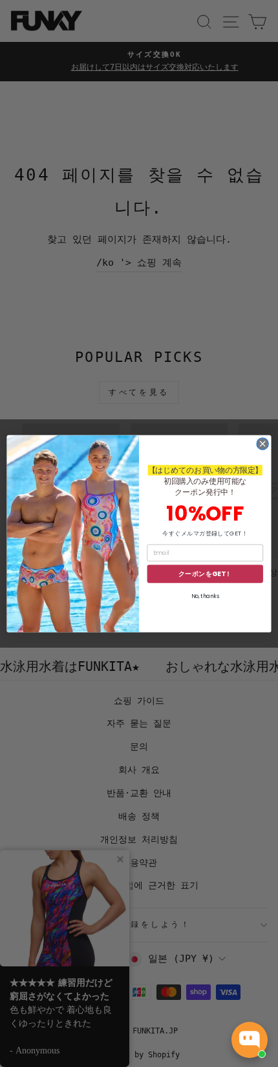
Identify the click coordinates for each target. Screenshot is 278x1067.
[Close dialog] (262, 443)
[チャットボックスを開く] (249, 1040)
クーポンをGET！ (205, 574)
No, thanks (205, 596)
